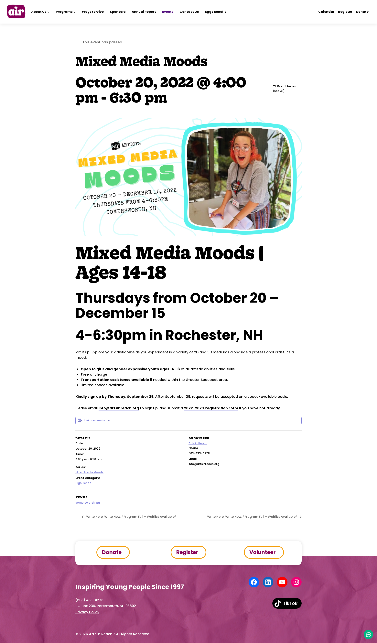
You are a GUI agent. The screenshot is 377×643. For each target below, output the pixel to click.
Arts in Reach (197, 443)
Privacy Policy (87, 611)
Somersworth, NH (87, 503)
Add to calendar (94, 420)
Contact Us (189, 11)
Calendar (326, 11)
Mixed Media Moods (89, 472)
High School (83, 483)
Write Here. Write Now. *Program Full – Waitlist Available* (130, 516)
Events (167, 11)
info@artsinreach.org (119, 408)
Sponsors (117, 11)
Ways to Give (93, 11)
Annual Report (144, 11)
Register (345, 11)
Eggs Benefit (215, 11)
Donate (362, 11)
